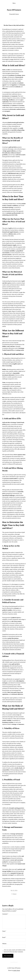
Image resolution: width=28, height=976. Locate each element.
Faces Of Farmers (14, 10)
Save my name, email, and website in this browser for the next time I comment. (14, 951)
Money (15, 894)
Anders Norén (16, 970)
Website (4, 943)
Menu (14, 3)
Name (4, 931)
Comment (5, 914)
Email (4, 937)
